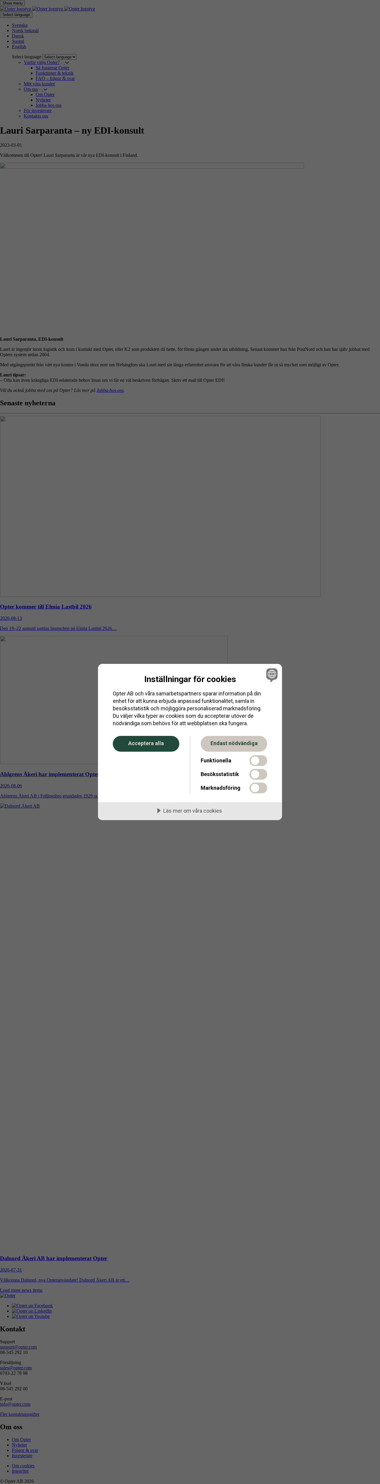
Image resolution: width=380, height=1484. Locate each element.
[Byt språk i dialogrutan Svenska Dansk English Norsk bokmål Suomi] (271, 675)
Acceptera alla (146, 743)
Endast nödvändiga (234, 743)
